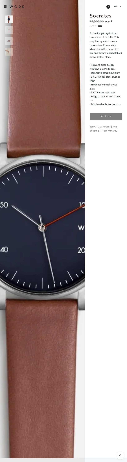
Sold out (105, 116)
